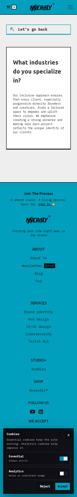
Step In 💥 (46, 204)
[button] (11, 7)
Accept (63, 486)
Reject (45, 486)
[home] (42, 7)
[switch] (63, 473)
